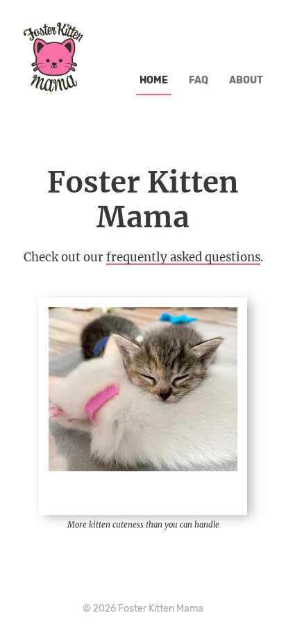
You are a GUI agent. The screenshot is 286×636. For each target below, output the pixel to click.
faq (198, 80)
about (246, 80)
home (154, 80)
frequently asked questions (183, 257)
